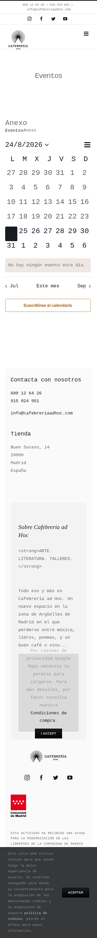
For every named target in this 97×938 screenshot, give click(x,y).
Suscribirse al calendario (48, 305)
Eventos (14, 130)
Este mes (47, 286)
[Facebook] (41, 778)
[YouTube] (70, 778)
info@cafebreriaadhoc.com (48, 9)
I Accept (48, 733)
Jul (14, 286)
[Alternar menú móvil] (86, 33)
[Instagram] (27, 778)
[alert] (48, 265)
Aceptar (75, 892)
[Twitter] (56, 778)
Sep (81, 286)
